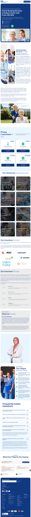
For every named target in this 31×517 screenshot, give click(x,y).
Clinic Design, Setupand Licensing (19, 501)
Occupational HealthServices (19, 498)
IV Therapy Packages (25, 497)
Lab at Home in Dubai (11, 501)
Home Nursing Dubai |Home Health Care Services (12, 496)
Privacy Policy (3, 508)
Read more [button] (3, 471)
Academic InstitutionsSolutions (20, 503)
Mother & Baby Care (11, 502)
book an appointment (20, 64)
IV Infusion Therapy (11, 503)
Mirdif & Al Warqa (20, 445)
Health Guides (4, 500)
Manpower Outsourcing (18, 499)
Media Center (4, 499)
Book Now (8, 150)
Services (3, 498)
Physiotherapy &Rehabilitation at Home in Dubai (12, 498)
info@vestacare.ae (4, 489)
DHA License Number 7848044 (19, 515)
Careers (3, 505)
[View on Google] (1, 474)
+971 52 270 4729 (4, 484)
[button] (1, 470)
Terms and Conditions (3, 507)
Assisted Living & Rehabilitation (19, 505)
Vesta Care (4, 326)
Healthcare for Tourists (19, 496)
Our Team (3, 504)
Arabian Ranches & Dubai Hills (13, 445)
